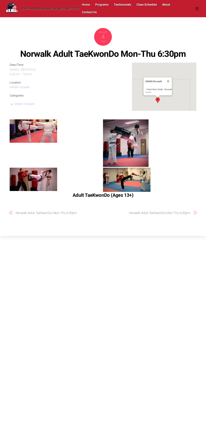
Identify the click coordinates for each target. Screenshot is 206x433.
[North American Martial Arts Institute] (12, 12)
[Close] (168, 81)
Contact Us (89, 12)
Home (86, 4)
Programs (101, 4)
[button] (158, 100)
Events (148, 92)
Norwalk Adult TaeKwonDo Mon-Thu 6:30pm (103, 54)
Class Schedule (146, 4)
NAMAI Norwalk (20, 87)
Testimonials (122, 4)
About (166, 4)
